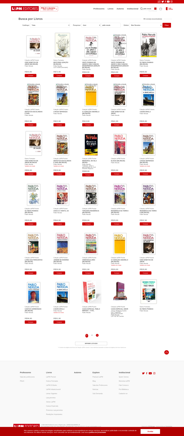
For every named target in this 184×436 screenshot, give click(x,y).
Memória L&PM (124, 381)
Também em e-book (30, 166)
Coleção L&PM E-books (118, 60)
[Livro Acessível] (169, 9)
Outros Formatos (58, 60)
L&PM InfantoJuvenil (53, 389)
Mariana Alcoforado (117, 313)
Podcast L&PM (98, 377)
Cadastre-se (123, 393)
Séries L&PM (50, 402)
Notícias (95, 389)
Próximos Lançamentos (54, 410)
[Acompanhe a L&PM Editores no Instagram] (171, 1)
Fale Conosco (124, 385)
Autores (120, 9)
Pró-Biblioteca (124, 389)
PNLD (22, 381)
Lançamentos (51, 398)
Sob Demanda (98, 393)
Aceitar (150, 431)
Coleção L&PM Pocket (32, 60)
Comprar (30, 75)
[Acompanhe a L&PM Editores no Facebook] (165, 1)
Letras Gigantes (51, 393)
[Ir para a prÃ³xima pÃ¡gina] (97, 335)
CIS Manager (151, 426)
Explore (96, 372)
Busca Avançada (153, 11)
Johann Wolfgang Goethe (118, 311)
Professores (98, 9)
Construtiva (168, 426)
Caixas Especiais (52, 406)
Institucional (132, 9)
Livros (110, 9)
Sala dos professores (27, 377)
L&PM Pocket (51, 377)
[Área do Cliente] (161, 9)
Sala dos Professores (100, 385)
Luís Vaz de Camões (117, 316)
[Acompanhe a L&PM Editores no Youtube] (168, 1)
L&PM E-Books (51, 385)
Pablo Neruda (29, 66)
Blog (94, 381)
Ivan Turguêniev (116, 312)
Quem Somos (124, 377)
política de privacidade (97, 432)
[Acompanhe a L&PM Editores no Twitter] (162, 1)
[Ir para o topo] (166, 353)
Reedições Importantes (54, 414)
